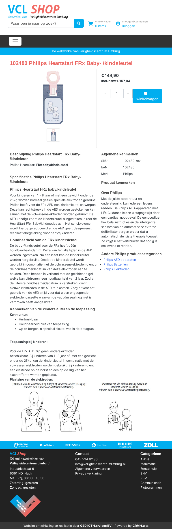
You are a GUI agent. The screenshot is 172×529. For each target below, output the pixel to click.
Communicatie (150, 483)
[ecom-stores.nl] (25, 505)
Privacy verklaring (88, 473)
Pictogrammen (151, 487)
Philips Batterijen (115, 264)
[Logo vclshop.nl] (38, 11)
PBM (143, 478)
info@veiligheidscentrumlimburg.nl (100, 464)
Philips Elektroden (116, 269)
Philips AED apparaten (119, 259)
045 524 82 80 (86, 459)
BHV (143, 473)
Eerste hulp (148, 468)
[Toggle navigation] (15, 41)
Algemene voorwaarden (92, 468)
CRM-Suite (140, 525)
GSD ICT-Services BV (96, 525)
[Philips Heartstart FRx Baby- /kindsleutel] (53, 97)
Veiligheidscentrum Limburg (29, 463)
